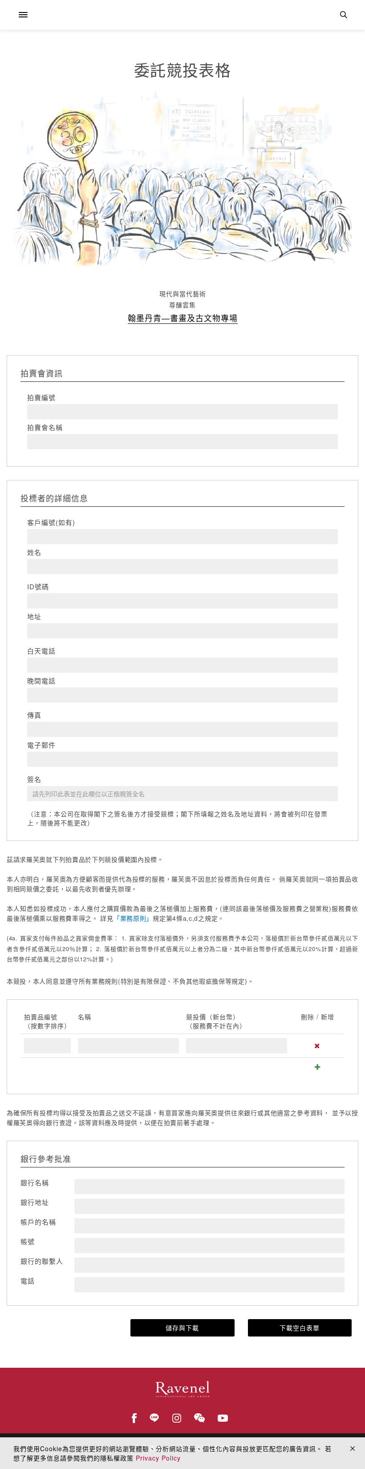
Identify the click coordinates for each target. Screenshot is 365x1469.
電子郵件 (41, 745)
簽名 (34, 779)
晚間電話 (41, 681)
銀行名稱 (34, 1183)
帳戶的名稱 (38, 1222)
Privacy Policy (158, 1457)
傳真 (34, 715)
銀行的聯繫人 (41, 1261)
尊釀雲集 (182, 304)
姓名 (34, 552)
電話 (27, 1281)
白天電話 (41, 651)
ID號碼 (38, 587)
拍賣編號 (41, 397)
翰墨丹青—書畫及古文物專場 (183, 317)
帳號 (27, 1241)
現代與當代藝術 (182, 293)
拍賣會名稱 (45, 427)
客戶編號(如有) (51, 522)
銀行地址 (34, 1202)
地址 (34, 616)
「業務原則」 (133, 918)
